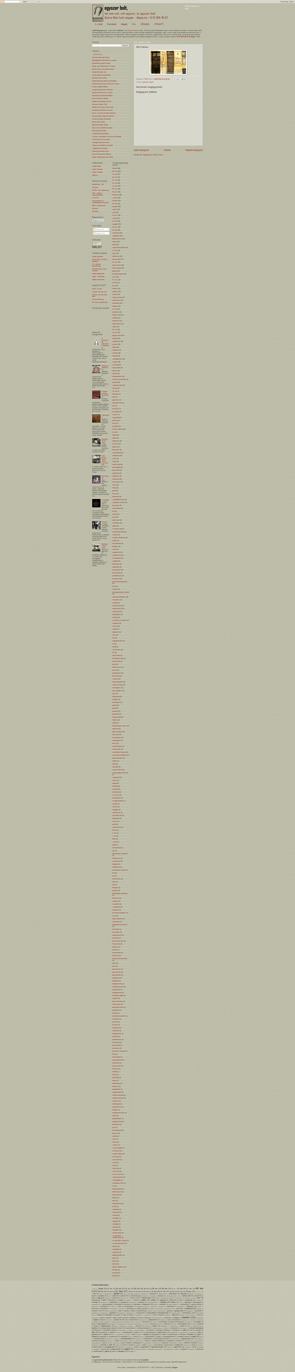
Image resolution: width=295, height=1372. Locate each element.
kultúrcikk (115, 1030)
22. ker (114, 309)
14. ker (114, 391)
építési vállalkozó (118, 1267)
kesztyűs (115, 409)
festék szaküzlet (117, 429)
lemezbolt (115, 1077)
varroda (114, 1215)
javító (114, 517)
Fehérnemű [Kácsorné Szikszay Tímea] (105, 84)
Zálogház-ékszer (105, 440)
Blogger (174, 1367)
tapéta (114, 783)
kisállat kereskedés (118, 1016)
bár (113, 885)
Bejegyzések (99, 229)
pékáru (114, 271)
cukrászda (115, 233)
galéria (114, 705)
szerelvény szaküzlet (119, 620)
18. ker (114, 230)
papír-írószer (116, 265)
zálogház (115, 810)
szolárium (115, 623)
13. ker (114, 250)
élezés (114, 1264)
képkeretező (116, 324)
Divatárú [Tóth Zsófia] (99, 78)
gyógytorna (116, 978)
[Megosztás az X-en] (180, 79)
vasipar (114, 804)
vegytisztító (116, 341)
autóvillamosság (117, 658)
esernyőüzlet (116, 570)
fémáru (114, 950)
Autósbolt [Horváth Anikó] (100, 57)
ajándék (115, 206)
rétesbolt (115, 767)
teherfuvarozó (116, 1192)
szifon (114, 1162)
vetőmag (115, 1227)
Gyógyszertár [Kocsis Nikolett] (102, 90)
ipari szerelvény (117, 1001)
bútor (114, 253)
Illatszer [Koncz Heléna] (100, 98)
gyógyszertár (116, 335)
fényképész (116, 702)
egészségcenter (117, 919)
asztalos (115, 344)
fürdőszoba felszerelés (119, 958)
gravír (114, 963)
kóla (113, 1054)
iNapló (124, 24)
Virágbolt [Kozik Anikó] (99, 148)
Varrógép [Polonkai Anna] (100, 142)
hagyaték (115, 981)
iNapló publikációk (98, 274)
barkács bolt (116, 315)
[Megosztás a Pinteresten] (185, 79)
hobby (114, 723)
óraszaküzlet (116, 543)
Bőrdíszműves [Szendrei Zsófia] (103, 69)
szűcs (114, 458)
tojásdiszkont (116, 1203)
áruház (114, 540)
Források (111, 24)
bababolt (115, 864)
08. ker (114, 171)
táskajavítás (116, 798)
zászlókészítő (117, 815)
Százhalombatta (117, 274)
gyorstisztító (116, 972)
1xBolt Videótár (97, 169)
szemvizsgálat (117, 1148)
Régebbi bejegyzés (194, 150)
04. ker (114, 329)
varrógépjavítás (117, 359)
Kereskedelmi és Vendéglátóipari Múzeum (100, 201)
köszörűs (115, 444)
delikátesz (115, 476)
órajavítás (115, 473)
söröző (114, 780)
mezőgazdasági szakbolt (120, 592)
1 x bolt (98, 24)
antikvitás (115, 312)
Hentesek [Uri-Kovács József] (102, 92)
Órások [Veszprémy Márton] (101, 154)
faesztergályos (117, 691)
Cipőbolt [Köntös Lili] (99, 72)
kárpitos (115, 291)
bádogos (115, 546)
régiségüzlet (116, 614)
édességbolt (116, 467)
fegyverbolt (116, 696)
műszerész (116, 600)
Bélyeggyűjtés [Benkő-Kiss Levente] (104, 60)
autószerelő (116, 655)
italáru (114, 438)
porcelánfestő (116, 1130)
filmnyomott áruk (118, 941)
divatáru (115, 200)
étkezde (115, 1270)
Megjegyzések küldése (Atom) (153, 155)
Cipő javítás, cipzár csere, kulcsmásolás (105, 460)
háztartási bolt (117, 403)
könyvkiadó (116, 1057)
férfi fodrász (116, 482)
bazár (114, 664)
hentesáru (115, 321)
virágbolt (115, 224)
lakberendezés (117, 376)
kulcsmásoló (116, 268)
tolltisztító (115, 792)
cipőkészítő (116, 552)
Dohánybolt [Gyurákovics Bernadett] (104, 81)
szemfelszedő (117, 529)
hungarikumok (117, 992)
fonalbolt (115, 699)
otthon (114, 1115)
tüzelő (114, 1206)
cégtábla (115, 561)
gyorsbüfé (115, 714)
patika (114, 526)
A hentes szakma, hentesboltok (105, 394)
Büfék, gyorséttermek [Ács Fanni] (103, 66)
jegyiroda (115, 729)
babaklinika (116, 867)
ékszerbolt (115, 470)
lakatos (114, 447)
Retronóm (95, 211)
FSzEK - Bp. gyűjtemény (100, 190)
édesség (115, 420)
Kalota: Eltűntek (97, 172)
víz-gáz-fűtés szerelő (119, 1240)
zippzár (114, 388)
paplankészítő (117, 1121)
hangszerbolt (116, 717)
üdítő (114, 824)
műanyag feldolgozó (119, 597)
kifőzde (114, 1013)
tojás (114, 1201)
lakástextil (115, 496)
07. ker (114, 180)
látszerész (115, 450)
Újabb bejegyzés (141, 150)
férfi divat (115, 955)
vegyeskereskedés (118, 247)
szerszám (115, 1157)
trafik (114, 244)
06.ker (114, 830)
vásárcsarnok (116, 1233)
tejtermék (115, 632)
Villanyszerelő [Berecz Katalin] (102, 145)
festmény (115, 938)
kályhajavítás (116, 1033)
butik (114, 882)
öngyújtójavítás (117, 641)
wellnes (114, 1246)
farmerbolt (115, 929)
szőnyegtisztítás (117, 1183)
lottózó (114, 294)
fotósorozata (132, 30)
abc (113, 285)
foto (113, 432)
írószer (114, 821)
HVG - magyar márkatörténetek (97, 194)
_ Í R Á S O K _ (97, 54)
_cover (114, 842)
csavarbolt (115, 904)
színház (115, 535)
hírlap (114, 488)
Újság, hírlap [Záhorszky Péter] (102, 157)
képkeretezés (116, 1039)
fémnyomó (115, 479)
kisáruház (115, 1019)
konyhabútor (116, 740)
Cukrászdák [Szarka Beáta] (101, 75)
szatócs (115, 1145)
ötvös (114, 423)
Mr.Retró (95, 208)
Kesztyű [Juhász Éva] (99, 104)
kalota (151, 82)
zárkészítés (116, 812)
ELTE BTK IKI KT (183, 37)
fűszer (114, 485)
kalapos (115, 306)
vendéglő (115, 1224)
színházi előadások (118, 537)
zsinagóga (115, 1249)
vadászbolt (116, 1212)
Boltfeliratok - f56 (98, 184)
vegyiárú (115, 1221)
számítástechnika (118, 532)
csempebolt (116, 907)
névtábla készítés (118, 1113)
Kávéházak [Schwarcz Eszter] (102, 110)
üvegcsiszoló (116, 827)
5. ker (114, 833)
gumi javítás (116, 969)
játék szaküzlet (117, 732)
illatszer (115, 371)
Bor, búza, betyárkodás (100, 302)
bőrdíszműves (117, 239)
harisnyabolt (116, 368)
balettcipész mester (118, 870)
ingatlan (115, 998)
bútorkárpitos (116, 673)
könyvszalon (116, 1066)
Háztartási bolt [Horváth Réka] (102, 95)
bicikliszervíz (116, 667)
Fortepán (95, 187)
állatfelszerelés (117, 1255)
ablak (114, 845)
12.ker (114, 283)
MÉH (114, 839)
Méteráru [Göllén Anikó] (100, 125)
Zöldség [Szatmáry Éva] (100, 151)
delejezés (115, 910)
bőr (113, 511)
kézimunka (116, 1042)
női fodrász (116, 523)
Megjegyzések (100, 233)
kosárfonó (115, 1028)
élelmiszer (115, 256)
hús (113, 406)
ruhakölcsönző (117, 608)
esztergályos (116, 688)
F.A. (134, 24)
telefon (114, 1198)
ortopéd (114, 603)
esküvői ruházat (117, 685)
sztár (114, 1165)
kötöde (114, 1071)
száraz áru (115, 1171)
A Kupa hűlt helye (98, 299)
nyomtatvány (116, 453)
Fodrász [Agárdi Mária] (99, 87)
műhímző (115, 1101)
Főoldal (167, 150)
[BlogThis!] (178, 79)
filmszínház (116, 573)
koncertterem (116, 737)
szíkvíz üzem (116, 1174)
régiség (114, 338)
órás (113, 212)
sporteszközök (117, 770)
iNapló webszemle (98, 279)
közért (114, 1074)
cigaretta (115, 901)
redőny (114, 1136)
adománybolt (116, 848)
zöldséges (115, 236)
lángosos (115, 1086)
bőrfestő (115, 890)
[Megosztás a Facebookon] (182, 79)
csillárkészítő (116, 555)
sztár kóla (115, 1168)
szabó (114, 218)
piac (113, 1127)
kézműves (115, 1048)
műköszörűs (116, 749)
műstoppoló (116, 1104)
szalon (114, 1142)
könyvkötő (115, 1063)
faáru (114, 693)
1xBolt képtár (96, 166)
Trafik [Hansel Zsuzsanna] (101, 139)
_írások (114, 198)
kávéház (115, 1036)
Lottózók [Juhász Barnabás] (101, 119)
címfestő (115, 679)
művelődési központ (119, 752)
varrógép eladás (117, 801)
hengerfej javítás (117, 987)
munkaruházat (117, 746)
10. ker (114, 332)
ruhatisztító (116, 611)
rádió (114, 764)
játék (114, 491)
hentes (114, 241)
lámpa (114, 1080)
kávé (114, 586)
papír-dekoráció (117, 758)
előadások (115, 567)
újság (114, 647)
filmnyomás (116, 944)
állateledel (115, 818)
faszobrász (116, 932)
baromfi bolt (116, 661)
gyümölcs (115, 400)
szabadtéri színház (118, 502)
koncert (114, 1022)
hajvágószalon (117, 984)
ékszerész (115, 505)
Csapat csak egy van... (100, 292)
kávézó (114, 373)
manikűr (115, 589)
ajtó (113, 851)
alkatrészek (116, 858)
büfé (113, 397)
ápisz (114, 1258)
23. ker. (114, 215)
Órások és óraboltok (105, 366)
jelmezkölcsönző (118, 1007)
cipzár (114, 549)
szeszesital (116, 1159)
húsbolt (114, 514)
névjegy (115, 1110)
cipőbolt (115, 318)
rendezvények (117, 606)
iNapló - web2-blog (98, 276)
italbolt (114, 435)
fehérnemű (115, 303)
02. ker (114, 177)
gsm (113, 966)
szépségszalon (117, 385)
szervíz (114, 414)
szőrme (114, 626)
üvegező (115, 362)
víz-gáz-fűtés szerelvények (116, 1236)
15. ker (114, 221)
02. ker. (114, 227)
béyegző (115, 887)
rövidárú (115, 617)
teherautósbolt (117, 1189)
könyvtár (115, 1069)
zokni (114, 635)
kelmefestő (116, 579)
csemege (115, 365)
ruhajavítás (116, 455)
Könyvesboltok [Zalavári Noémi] (103, 116)
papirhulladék (116, 1118)
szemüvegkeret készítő (120, 773)
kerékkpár (115, 1010)
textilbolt (115, 789)
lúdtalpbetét (116, 1089)
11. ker (114, 174)
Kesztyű (104, 522)
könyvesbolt (116, 259)
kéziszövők (116, 1045)
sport (114, 1139)
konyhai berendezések (119, 581)
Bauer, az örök (97, 289)
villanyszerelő (116, 297)
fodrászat (145, 82)
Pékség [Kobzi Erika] (99, 131)
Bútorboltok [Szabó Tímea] (101, 63)
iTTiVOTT (159, 24)
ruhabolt (115, 356)
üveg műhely (116, 508)
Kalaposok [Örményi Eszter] (101, 101)
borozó (114, 670)
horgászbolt (116, 989)
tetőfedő (115, 786)
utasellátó (115, 1209)
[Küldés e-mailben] (176, 79)
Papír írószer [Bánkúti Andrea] (102, 128)
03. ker (114, 183)
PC (113, 652)
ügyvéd (114, 1276)
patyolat (115, 382)
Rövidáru (115, 394)
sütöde (114, 629)
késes (114, 494)
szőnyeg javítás (117, 1177)
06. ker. (114, 192)
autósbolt (115, 426)
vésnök (114, 807)
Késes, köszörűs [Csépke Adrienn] (103, 113)
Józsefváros (116, 650)
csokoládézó (116, 558)
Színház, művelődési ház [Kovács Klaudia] (106, 136)
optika (114, 327)
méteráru (115, 353)
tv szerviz (115, 795)
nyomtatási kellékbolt (119, 755)
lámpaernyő (116, 1083)
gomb (114, 708)
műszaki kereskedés (119, 379)
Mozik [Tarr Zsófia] (98, 122)
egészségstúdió (117, 682)
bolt (113, 873)
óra (113, 638)
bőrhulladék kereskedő (119, 893)
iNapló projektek (97, 256)
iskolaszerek (116, 1004)
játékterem (115, 441)
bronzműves (116, 879)
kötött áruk (115, 520)
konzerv (115, 1025)
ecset (114, 916)
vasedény (115, 1218)
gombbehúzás (117, 576)
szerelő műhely (117, 1154)
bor (113, 876)
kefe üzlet (115, 734)
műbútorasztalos (117, 1098)
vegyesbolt (116, 417)
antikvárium (116, 300)
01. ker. (114, 262)
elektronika (116, 564)
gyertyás (115, 711)
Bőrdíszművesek (105, 545)
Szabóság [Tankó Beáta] (100, 133)
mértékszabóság (117, 1095)
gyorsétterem (116, 975)
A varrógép (105, 500)
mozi (114, 277)
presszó (115, 1133)
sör (113, 1186)
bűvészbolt (116, 676)
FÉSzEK (145, 24)
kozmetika (115, 412)
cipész (114, 209)
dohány (114, 288)
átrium (114, 1261)
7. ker (114, 836)
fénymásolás (116, 952)
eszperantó (116, 922)
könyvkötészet (117, 1060)
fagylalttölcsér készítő (119, 924)
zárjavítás (115, 1252)
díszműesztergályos (119, 913)
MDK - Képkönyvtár (98, 205)
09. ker (114, 203)
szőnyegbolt (116, 1180)
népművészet (116, 1107)
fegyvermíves (116, 935)
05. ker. (114, 189)
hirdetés (115, 720)
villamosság (116, 464)
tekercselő (115, 1195)
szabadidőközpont (118, 499)
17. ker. (114, 186)
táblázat (94, 175)
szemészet (116, 1151)
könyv (114, 743)
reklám (114, 761)
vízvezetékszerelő (118, 1243)
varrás (114, 461)
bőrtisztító (115, 898)
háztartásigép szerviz (119, 726)
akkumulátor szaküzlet (119, 853)
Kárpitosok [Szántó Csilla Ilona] (102, 107)
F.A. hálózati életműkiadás (96, 265)
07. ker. (114, 280)
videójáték (115, 1230)
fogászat (115, 947)
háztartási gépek (117, 995)
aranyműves (116, 861)
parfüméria (115, 1124)
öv (113, 644)
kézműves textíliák (118, 1051)
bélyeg (114, 347)
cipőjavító (115, 350)
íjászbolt (115, 1273)
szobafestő (116, 777)
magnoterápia (116, 1092)
